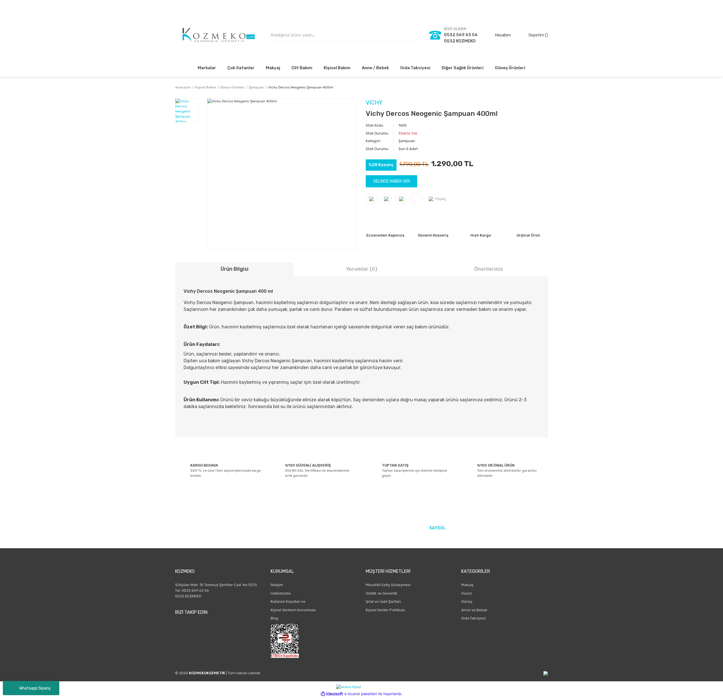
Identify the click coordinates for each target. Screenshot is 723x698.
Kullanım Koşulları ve (288, 601)
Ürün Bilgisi (235, 269)
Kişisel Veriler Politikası (385, 610)
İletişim (277, 585)
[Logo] (218, 35)
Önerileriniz (488, 269)
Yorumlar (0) (361, 269)
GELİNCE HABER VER (391, 181)
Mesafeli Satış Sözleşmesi (388, 585)
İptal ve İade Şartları (383, 601)
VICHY (374, 102)
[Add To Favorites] (416, 199)
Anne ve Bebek (474, 610)
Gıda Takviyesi (473, 618)
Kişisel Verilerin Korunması (293, 610)
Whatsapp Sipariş (35, 688)
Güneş (466, 601)
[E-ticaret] (360, 693)
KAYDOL (438, 528)
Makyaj (467, 585)
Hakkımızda (281, 593)
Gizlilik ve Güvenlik (381, 593)
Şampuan (406, 141)
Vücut (466, 593)
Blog (274, 618)
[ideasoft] (332, 694)
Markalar (207, 67)
